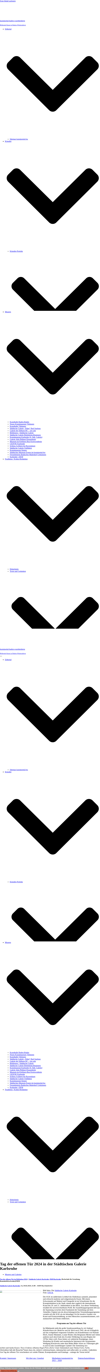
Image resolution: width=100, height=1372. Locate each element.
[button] (52, 84)
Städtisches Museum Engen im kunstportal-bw (27, 452)
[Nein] (18, 1371)
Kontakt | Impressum (8, 1358)
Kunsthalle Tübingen (18, 426)
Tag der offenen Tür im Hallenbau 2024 (13, 1279)
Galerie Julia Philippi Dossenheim (23, 439)
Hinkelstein (14, 569)
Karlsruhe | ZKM (16, 457)
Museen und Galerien (13, 1274)
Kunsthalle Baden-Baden (19, 422)
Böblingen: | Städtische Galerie (22, 433)
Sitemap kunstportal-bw (19, 139)
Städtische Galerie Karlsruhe (39, 1279)
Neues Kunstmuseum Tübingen (22, 424)
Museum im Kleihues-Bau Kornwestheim (26, 442)
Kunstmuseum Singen (18, 450)
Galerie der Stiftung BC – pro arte (23, 431)
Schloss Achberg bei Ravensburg (22, 446)
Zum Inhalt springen (8, 1)
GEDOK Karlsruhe (17, 444)
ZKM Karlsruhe (55, 1279)
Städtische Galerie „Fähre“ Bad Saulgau (25, 428)
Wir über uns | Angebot (35, 1358)
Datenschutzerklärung (86, 1358)
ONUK (50, 1293)
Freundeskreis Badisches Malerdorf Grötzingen (28, 455)
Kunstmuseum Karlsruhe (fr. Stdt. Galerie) (26, 437)
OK (86, 1368)
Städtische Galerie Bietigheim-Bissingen (25, 435)
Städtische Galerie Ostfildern (21, 448)
